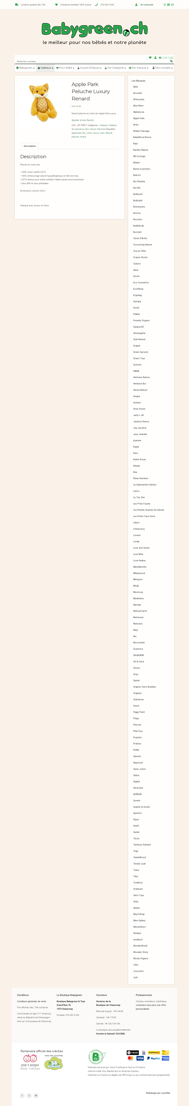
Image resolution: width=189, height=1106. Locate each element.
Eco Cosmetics (141, 282)
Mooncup (138, 592)
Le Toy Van (139, 497)
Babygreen (94, 33)
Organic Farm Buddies (144, 687)
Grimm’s (137, 365)
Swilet (136, 832)
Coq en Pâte (139, 251)
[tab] (29, 146)
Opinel (136, 680)
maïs (102, 133)
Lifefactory (139, 529)
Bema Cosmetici (141, 169)
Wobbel (137, 933)
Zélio (136, 965)
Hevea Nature (140, 390)
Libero (136, 522)
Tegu (135, 851)
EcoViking (138, 289)
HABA (136, 371)
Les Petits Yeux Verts (144, 516)
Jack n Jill (138, 415)
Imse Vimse (139, 409)
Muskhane (138, 598)
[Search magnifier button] (171, 61)
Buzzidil (137, 232)
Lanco (136, 491)
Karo (135, 453)
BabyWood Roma (142, 137)
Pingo (136, 718)
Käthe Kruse (139, 459)
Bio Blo (137, 188)
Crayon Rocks (140, 257)
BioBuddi (137, 200)
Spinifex (137, 813)
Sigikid (136, 781)
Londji (136, 541)
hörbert (137, 402)
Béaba (136, 162)
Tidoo (136, 870)
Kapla (136, 447)
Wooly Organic (141, 958)
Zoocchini (138, 971)
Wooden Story (140, 952)
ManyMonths (140, 567)
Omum (136, 668)
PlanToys (138, 731)
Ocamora (138, 649)
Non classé (90, 129)
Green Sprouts (140, 352)
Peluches (101, 129)
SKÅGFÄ (137, 794)
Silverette (138, 788)
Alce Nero (138, 105)
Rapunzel (138, 762)
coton (89, 133)
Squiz (136, 819)
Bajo (135, 143)
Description (30, 146)
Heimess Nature (141, 377)
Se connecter (146, 5)
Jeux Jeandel (140, 434)
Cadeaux (104, 125)
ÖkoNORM (138, 655)
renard (83, 137)
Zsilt (135, 977)
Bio (83, 133)
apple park (76, 133)
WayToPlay (139, 914)
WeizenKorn (139, 927)
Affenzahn (138, 99)
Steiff (136, 826)
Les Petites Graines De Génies (148, 510)
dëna (135, 270)
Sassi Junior (139, 769)
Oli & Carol (138, 661)
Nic (135, 636)
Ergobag (137, 295)
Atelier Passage (141, 131)
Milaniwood (139, 573)
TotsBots (138, 882)
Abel (135, 87)
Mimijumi (138, 579)
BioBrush (138, 194)
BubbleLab (138, 226)
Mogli (136, 586)
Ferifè (136, 308)
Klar (135, 472)
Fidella (136, 314)
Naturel (108, 133)
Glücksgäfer (139, 333)
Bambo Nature (140, 150)
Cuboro (137, 263)
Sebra (136, 775)
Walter (136, 908)
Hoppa (136, 396)
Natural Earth (140, 611)
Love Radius (139, 560)
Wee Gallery (139, 920)
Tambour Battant (142, 845)
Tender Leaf (139, 864)
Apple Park (139, 118)
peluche (75, 137)
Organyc (137, 693)
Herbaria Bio (139, 383)
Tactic (136, 838)
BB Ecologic (139, 156)
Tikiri (135, 876)
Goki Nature (139, 339)
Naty (135, 630)
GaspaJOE (138, 327)
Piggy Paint (139, 712)
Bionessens (139, 207)
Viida (135, 901)
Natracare (138, 617)
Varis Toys (138, 895)
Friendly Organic (141, 320)
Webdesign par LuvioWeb (158, 1093)
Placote (137, 725)
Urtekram (138, 889)
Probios (137, 743)
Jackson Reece (141, 421)
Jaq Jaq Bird (139, 428)
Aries (136, 124)
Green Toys (139, 358)
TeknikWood (139, 857)
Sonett (136, 800)
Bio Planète (139, 181)
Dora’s (136, 276)
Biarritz (137, 175)
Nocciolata (139, 642)
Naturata (137, 623)
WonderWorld (140, 946)
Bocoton (137, 219)
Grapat (136, 346)
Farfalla (137, 301)
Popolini (137, 737)
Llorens (137, 535)
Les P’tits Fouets (141, 504)
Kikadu (136, 466)
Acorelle (137, 93)
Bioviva (137, 213)
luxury (96, 133)
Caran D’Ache (140, 238)
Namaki (137, 605)
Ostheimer (138, 699)
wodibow (138, 939)
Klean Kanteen (140, 478)
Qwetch (137, 756)
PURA (136, 750)
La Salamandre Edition (145, 485)
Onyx (135, 674)
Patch (136, 706)
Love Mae (138, 554)
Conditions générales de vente (31, 1001)
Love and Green (141, 548)
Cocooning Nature (142, 244)
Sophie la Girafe (141, 807)
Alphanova (138, 112)
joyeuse (137, 440)
